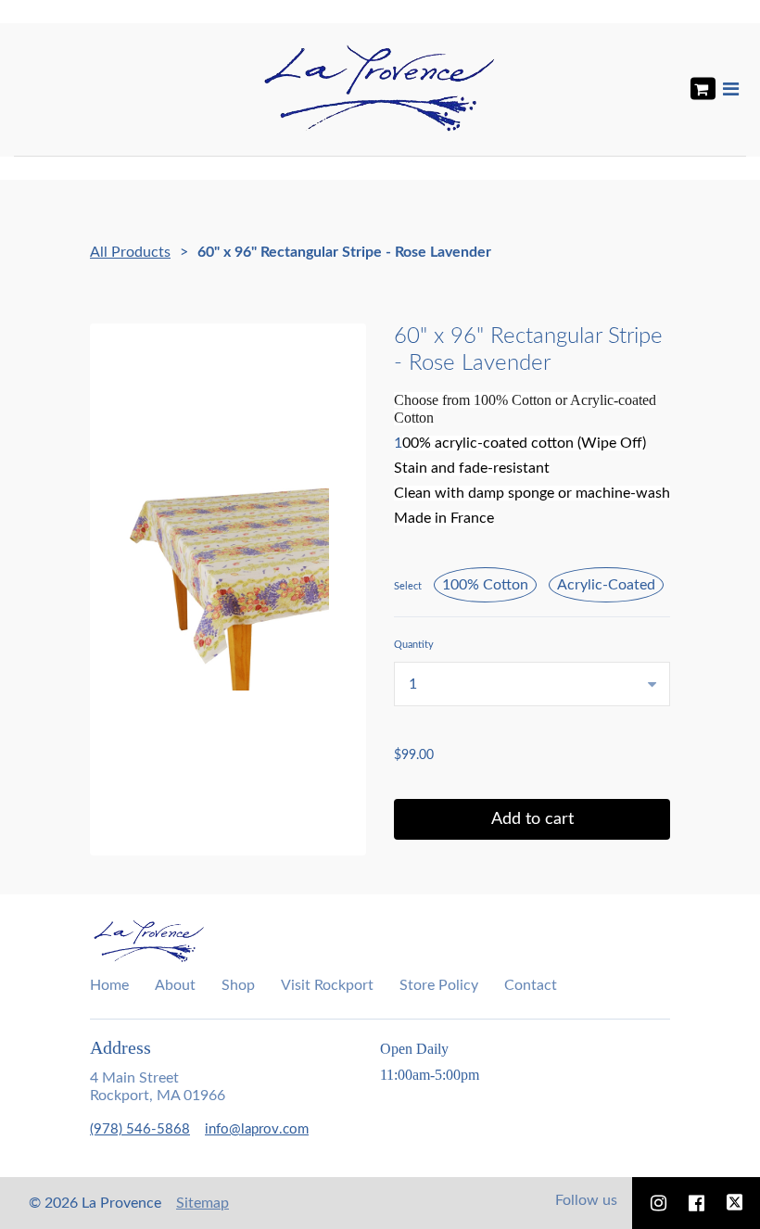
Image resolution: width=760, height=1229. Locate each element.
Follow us (586, 1200)
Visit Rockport (327, 985)
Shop (238, 985)
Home (109, 985)
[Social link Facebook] (696, 1203)
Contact (530, 985)
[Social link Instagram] (658, 1203)
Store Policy (438, 985)
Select (408, 586)
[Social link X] (735, 1203)
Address (120, 1047)
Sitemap (202, 1203)
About (175, 985)
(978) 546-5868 (140, 1129)
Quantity (414, 645)
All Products (130, 252)
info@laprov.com (257, 1129)
